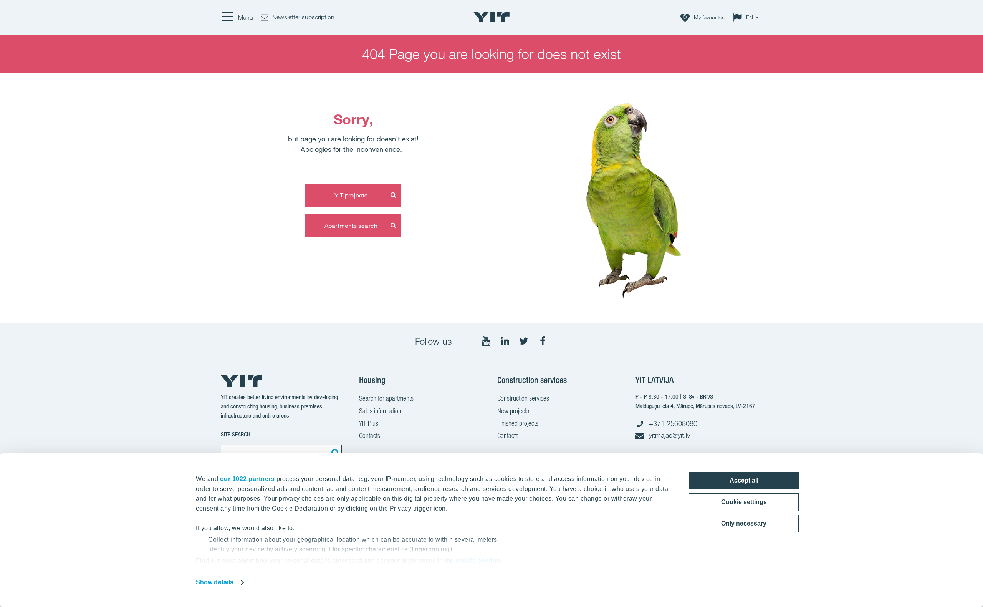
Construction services (523, 398)
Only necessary (743, 523)
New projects (513, 411)
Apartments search (350, 225)
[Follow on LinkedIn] (505, 341)
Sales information (380, 411)
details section (478, 560)
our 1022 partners (247, 479)
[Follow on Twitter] (524, 341)
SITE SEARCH (235, 434)
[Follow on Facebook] (542, 341)
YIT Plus (368, 423)
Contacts (369, 435)
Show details (214, 582)
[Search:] (334, 452)
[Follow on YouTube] (486, 341)
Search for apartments (386, 398)
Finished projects (517, 423)
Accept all (744, 480)
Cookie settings (744, 502)
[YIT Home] (491, 17)
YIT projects (350, 195)
